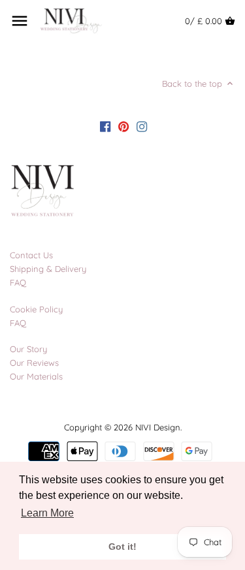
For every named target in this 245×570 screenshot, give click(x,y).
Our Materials (36, 376)
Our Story (28, 349)
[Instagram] (142, 126)
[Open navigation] (19, 21)
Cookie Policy (36, 309)
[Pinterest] (123, 126)
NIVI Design (157, 427)
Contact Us (31, 255)
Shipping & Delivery (48, 268)
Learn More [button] (47, 512)
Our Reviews (34, 362)
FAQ (18, 282)
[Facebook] (105, 126)
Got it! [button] (122, 546)
